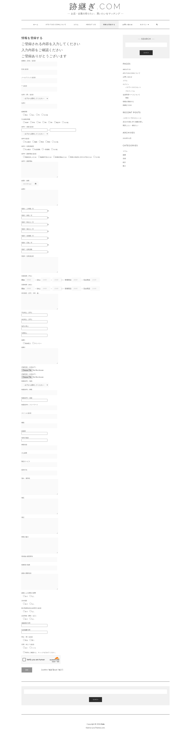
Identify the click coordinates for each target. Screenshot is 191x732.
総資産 (23, 431)
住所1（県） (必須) (27, 94)
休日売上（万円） (27, 319)
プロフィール (130, 91)
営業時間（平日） (27, 276)
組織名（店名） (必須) (28, 60)
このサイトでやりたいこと (132, 118)
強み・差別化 (25, 478)
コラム (76, 24)
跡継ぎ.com (95, 6)
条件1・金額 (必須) (27, 127)
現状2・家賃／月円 (35, 216)
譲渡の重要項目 (26, 573)
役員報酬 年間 (25, 630)
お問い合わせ (128, 24)
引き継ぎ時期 (25, 119)
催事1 (23, 340)
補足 (22, 497)
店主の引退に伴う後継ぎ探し (133, 122)
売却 (124, 158)
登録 (127, 98)
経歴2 (23, 189)
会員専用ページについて (131, 95)
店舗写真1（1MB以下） (29, 367)
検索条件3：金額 (26, 398)
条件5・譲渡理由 (26, 161)
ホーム (35, 24)
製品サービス (25, 461)
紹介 (124, 162)
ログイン (143, 24)
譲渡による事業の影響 (28, 593)
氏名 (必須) (24, 69)
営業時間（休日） (27, 284)
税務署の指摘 (25, 565)
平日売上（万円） (27, 312)
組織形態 (24, 111)
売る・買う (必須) (27, 637)
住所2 (23, 103)
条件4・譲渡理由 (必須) (28, 154)
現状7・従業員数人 (35, 250)
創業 (124, 155)
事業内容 (24, 444)
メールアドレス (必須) (28, 77)
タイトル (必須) (26, 413)
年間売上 (24, 333)
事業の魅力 (25, 537)
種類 (22, 422)
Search (146, 52)
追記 (22, 517)
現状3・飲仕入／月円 (35, 223)
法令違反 (24, 600)
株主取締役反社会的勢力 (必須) (31, 608)
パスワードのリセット (133, 87)
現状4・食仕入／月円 (35, 230)
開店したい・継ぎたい (130, 125)
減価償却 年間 (25, 623)
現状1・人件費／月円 (35, 210)
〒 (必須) (24, 86)
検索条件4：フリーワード (29, 404)
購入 (124, 166)
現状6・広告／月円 (35, 244)
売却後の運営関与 (27, 556)
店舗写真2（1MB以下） (29, 374)
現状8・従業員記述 (27, 256)
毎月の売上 (25, 326)
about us (91, 24)
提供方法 (24, 470)
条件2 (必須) (25, 138)
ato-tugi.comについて (56, 24)
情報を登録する (109, 24)
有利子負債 (25, 438)
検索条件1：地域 (26, 381)
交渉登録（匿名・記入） (29, 616)
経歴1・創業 (25, 180)
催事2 (23, 347)
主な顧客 (24, 453)
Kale (102, 724)
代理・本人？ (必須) (27, 644)
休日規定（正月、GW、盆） (30, 293)
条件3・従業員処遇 (27, 146)
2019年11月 (127, 138)
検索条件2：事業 (26, 389)
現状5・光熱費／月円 (35, 237)
